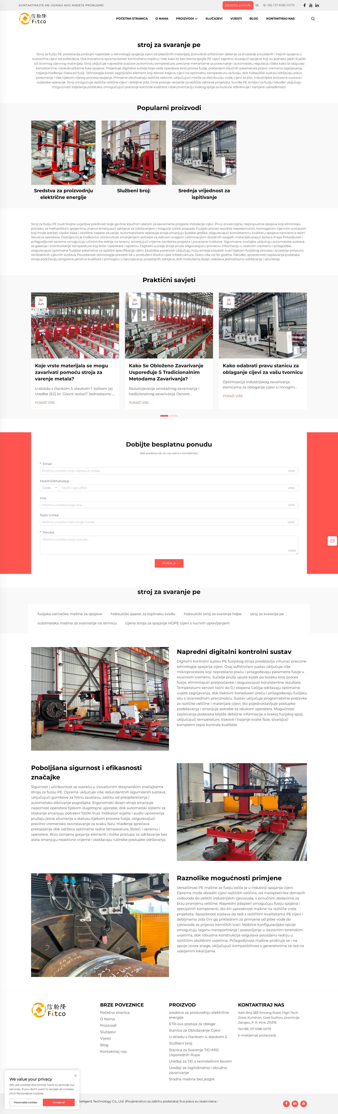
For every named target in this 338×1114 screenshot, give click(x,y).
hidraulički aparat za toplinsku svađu (143, 614)
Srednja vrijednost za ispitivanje (204, 194)
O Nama (162, 18)
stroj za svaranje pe (267, 614)
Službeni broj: (133, 190)
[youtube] (311, 5)
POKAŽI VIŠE (45, 402)
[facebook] (304, 5)
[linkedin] (317, 5)
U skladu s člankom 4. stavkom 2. (198, 1037)
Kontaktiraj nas (280, 18)
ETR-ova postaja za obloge (192, 1024)
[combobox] (49, 487)
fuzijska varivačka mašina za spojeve (70, 614)
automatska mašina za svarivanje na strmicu (77, 623)
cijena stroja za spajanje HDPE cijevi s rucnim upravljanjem (177, 623)
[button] (164, 416)
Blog (254, 18)
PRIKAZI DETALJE (63, 152)
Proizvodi (185, 18)
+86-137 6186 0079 (280, 5)
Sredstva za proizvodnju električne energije (63, 194)
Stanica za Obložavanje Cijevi (194, 1030)
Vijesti (236, 18)
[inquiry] (332, 541)
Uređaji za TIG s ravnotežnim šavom (200, 1061)
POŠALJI (169, 563)
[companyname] (33, 18)
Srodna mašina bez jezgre (192, 1079)
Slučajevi (214, 18)
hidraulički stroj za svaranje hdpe (213, 614)
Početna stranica (132, 18)
